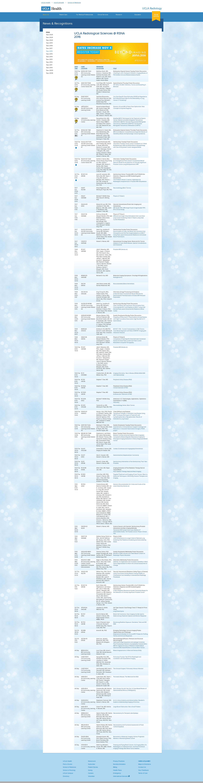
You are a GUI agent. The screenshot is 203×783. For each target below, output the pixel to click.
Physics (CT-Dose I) (118, 196)
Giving (90, 770)
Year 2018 (49, 45)
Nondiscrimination (119, 764)
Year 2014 (49, 56)
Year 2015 (49, 54)
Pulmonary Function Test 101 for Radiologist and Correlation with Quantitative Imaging (127, 657)
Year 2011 (49, 65)
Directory (66, 776)
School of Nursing (69, 770)
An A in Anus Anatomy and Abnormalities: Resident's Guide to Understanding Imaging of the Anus (129, 701)
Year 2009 (49, 70)
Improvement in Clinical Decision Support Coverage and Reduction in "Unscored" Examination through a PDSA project (129, 428)
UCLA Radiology (152, 8)
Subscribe (91, 764)
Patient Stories (93, 767)
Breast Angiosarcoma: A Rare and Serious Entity (127, 650)
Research (119, 14)
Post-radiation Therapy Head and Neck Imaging (127, 471)
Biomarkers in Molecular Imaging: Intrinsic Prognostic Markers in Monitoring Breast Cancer (128, 737)
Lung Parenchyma (118, 611)
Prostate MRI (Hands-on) (120, 249)
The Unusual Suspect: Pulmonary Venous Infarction (128, 668)
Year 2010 (49, 67)
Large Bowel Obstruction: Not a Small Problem (127, 706)
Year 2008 (49, 73)
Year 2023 (49, 40)
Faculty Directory (156, 15)
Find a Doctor (67, 764)
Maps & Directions (144, 764)
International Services (120, 776)
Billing (115, 767)
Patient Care (63, 14)
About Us (46, 14)
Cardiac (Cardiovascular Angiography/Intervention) (128, 448)
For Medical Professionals (84, 14)
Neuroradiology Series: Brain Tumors (124, 405)
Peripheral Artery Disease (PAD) (122, 379)
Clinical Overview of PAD (120, 387)
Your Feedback (143, 770)
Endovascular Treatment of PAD (122, 394)
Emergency (117, 773)
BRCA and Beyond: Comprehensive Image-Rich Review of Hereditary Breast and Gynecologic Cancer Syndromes (130, 132)
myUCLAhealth (59, 2)
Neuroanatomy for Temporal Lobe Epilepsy (125, 713)
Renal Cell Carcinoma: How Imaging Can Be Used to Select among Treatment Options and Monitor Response (129, 615)
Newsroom (92, 761)
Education (137, 14)
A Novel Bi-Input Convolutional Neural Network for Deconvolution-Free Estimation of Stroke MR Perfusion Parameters (129, 295)
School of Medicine (74, 2)
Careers (90, 773)
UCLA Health (45, 2)
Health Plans (117, 770)
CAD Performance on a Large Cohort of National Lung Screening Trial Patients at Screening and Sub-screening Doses (129, 539)
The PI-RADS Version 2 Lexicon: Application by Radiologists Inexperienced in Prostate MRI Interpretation (130, 180)
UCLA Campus (68, 773)
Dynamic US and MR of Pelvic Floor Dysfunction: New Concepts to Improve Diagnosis (129, 107)
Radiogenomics (117, 277)
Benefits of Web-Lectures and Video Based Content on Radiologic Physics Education (129, 554)
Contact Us (142, 767)
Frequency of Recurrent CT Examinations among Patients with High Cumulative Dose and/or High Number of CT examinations (130, 319)
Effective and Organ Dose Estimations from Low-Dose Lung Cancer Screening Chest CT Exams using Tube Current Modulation (129, 217)
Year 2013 (49, 59)
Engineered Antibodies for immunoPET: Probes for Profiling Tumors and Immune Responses (130, 635)
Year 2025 (49, 34)
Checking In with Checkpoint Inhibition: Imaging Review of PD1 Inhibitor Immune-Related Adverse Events (130, 74)
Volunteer (91, 776)
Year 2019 (49, 43)
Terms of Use (142, 773)
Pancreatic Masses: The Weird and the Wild (125, 676)
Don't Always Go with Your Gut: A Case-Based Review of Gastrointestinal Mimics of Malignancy (129, 689)
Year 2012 (49, 62)
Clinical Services (103, 14)
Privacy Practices (119, 761)
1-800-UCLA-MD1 (144, 761)
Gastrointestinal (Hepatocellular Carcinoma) (126, 455)
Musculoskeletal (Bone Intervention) (123, 283)
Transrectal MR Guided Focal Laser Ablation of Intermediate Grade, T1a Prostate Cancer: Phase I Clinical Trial (130, 531)
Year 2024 (49, 37)
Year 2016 (49, 51)
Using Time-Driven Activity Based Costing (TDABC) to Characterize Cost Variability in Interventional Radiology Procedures (129, 575)
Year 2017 (49, 48)
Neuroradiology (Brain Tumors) (122, 188)
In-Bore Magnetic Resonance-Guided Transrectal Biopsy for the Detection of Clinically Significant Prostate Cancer (130, 591)
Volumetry (116, 402)
